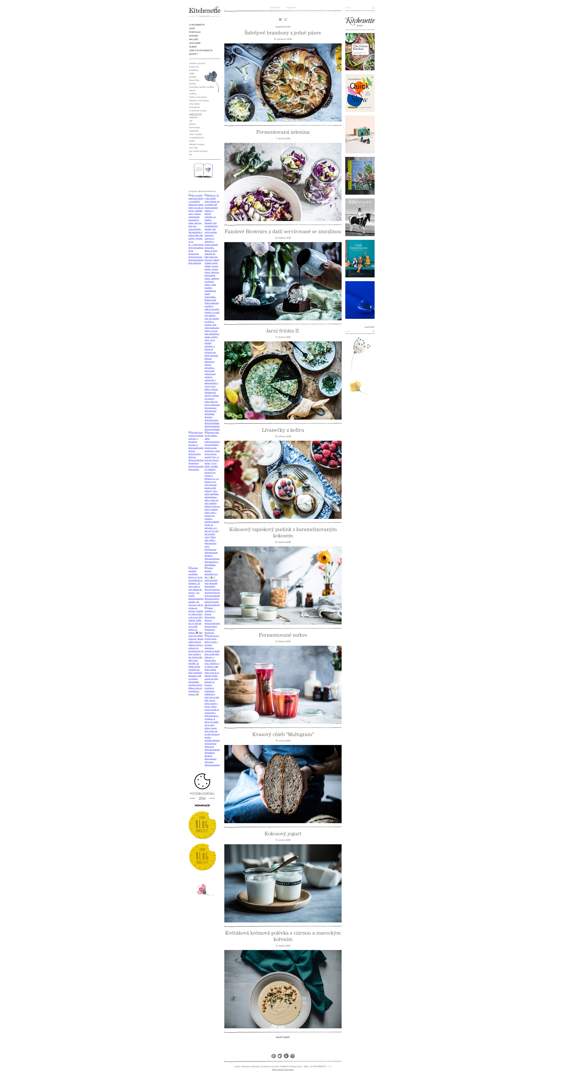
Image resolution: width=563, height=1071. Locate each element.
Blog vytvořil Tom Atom (283, 1069)
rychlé (192, 140)
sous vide (193, 147)
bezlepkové (194, 107)
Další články (283, 1037)
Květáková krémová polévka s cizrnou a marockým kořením (283, 936)
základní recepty (196, 144)
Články (193, 46)
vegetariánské (195, 113)
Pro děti (193, 39)
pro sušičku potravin (198, 151)
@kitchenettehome (207, 191)
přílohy (192, 83)
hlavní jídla (194, 80)
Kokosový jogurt (282, 833)
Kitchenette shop (360, 22)
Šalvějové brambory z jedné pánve (283, 33)
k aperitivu (194, 66)
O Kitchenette (197, 24)
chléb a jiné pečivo (198, 97)
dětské (192, 124)
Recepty (193, 54)
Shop (192, 28)
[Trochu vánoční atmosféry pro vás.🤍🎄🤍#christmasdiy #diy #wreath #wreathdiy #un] (212, 586)
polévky (192, 76)
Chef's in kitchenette (200, 50)
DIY (190, 154)
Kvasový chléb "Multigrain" (283, 734)
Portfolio (195, 32)
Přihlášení (275, 7)
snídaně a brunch (197, 63)
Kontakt (193, 35)
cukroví (192, 90)
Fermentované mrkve (283, 635)
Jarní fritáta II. (283, 331)
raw (190, 120)
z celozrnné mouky (197, 110)
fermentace (194, 127)
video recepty (195, 134)
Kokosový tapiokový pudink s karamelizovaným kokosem (283, 532)
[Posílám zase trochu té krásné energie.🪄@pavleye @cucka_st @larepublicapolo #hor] (196, 451)
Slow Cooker (194, 103)
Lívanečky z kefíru (283, 430)
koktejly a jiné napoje (199, 100)
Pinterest (292, 1055)
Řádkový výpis (285, 19)
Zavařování (194, 130)
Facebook (273, 1055)
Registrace (291, 7)
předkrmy (193, 70)
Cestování (194, 43)
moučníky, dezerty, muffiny (201, 86)
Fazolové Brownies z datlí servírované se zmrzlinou (283, 231)
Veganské (193, 117)
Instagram (286, 1055)
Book (203, 170)
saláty (191, 73)
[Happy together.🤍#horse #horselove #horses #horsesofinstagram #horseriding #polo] (212, 620)
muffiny (192, 93)
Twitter (279, 1055)
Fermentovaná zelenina (283, 132)
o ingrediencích (196, 137)
